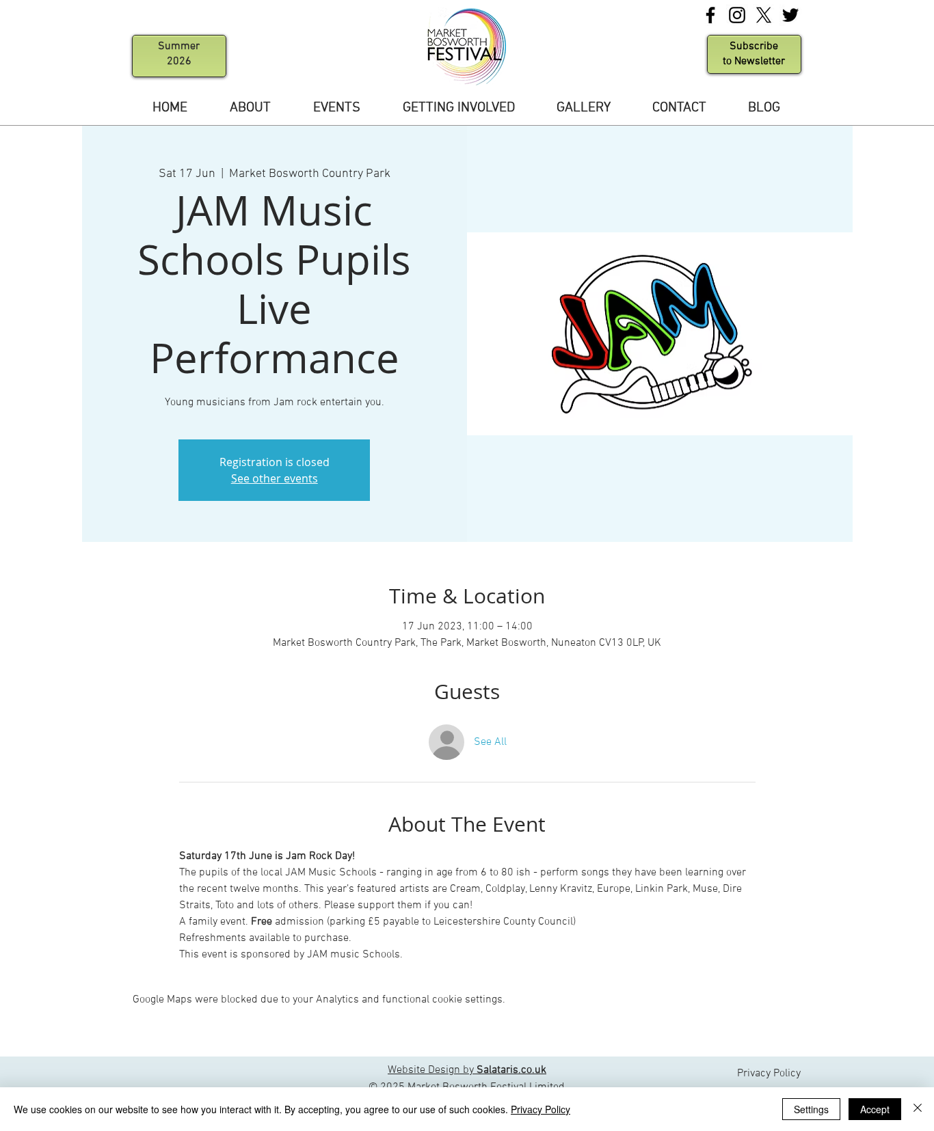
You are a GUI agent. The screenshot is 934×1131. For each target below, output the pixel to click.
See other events (274, 478)
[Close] (917, 1109)
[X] (764, 15)
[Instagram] (737, 15)
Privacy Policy (540, 1109)
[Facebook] (710, 15)
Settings (811, 1109)
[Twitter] (790, 15)
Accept (875, 1109)
